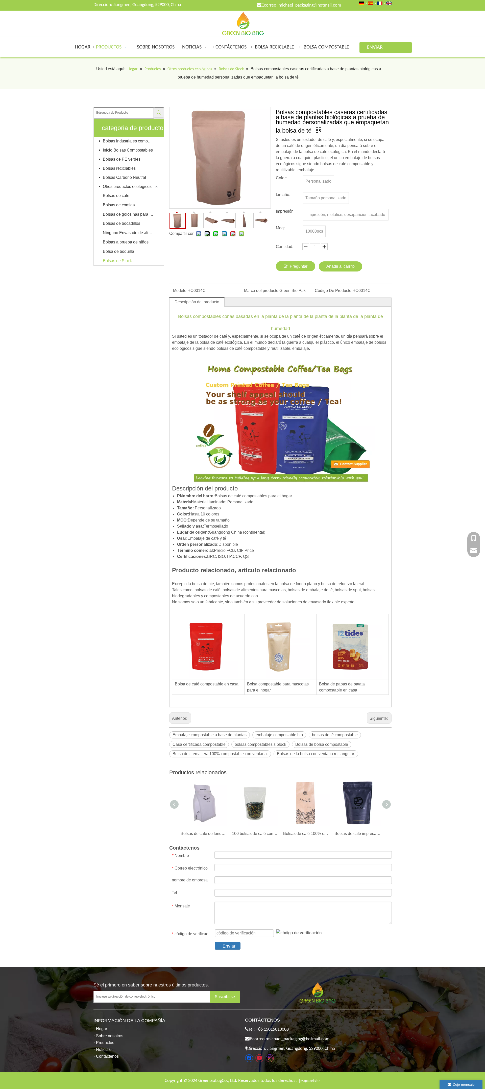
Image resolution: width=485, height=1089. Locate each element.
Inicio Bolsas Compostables (128, 150)
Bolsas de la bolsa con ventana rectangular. (316, 754)
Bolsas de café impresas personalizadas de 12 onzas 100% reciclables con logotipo (357, 833)
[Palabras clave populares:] (159, 112)
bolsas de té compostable (335, 735)
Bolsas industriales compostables (131, 141)
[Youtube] (259, 1058)
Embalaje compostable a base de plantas (210, 735)
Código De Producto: (333, 290)
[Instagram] (270, 1058)
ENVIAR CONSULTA (378, 49)
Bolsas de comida (119, 205)
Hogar (101, 1029)
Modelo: (180, 290)
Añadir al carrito (340, 266)
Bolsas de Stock (117, 261)
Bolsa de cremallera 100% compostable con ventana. (220, 754)
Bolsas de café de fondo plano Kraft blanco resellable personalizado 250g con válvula (204, 833)
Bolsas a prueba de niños (126, 242)
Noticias (103, 1049)
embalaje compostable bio (279, 735)
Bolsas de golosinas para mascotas (131, 214)
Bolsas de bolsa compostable (321, 744)
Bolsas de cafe (116, 195)
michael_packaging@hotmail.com (310, 5)
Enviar (229, 946)
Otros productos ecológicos (127, 186)
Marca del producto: (261, 290)
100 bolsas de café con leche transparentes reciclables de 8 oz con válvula (255, 833)
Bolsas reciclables (119, 168)
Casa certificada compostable (199, 744)
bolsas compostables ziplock (260, 744)
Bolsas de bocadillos (121, 223)
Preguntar (298, 266)
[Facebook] (249, 1058)
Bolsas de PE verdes (121, 159)
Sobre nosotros (109, 1036)
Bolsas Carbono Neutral (124, 177)
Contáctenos (107, 1056)
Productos (105, 1043)
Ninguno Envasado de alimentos (131, 233)
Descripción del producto (197, 302)
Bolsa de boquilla (118, 251)
